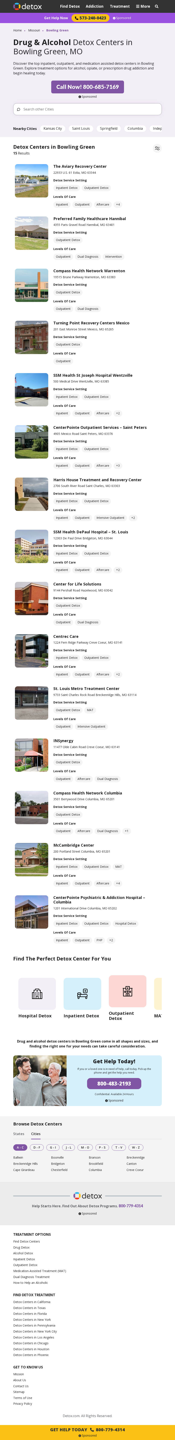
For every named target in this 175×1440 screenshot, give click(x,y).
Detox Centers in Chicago (30, 1343)
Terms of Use (22, 1398)
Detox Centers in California (31, 1302)
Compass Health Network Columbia (87, 793)
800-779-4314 (131, 1205)
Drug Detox (21, 1247)
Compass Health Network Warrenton (89, 270)
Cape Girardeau (24, 1170)
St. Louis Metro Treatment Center (86, 688)
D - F (37, 1147)
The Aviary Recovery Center (80, 166)
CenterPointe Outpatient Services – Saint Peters (100, 427)
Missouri (34, 30)
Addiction (95, 6)
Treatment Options (32, 1234)
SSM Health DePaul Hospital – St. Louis (90, 531)
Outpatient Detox (25, 1265)
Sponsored (123, 17)
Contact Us (21, 1386)
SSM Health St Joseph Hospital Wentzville (93, 375)
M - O (85, 1147)
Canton (132, 1164)
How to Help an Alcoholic (30, 1283)
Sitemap (19, 1392)
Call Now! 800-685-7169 (87, 86)
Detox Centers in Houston (31, 1349)
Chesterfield (59, 1170)
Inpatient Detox (24, 1259)
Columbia (135, 128)
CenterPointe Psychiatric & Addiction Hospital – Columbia (99, 900)
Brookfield (96, 1164)
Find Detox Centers (26, 1241)
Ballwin (18, 1157)
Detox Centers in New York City (35, 1331)
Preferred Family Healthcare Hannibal (89, 218)
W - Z (136, 1147)
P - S (102, 1147)
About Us (19, 1380)
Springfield (108, 128)
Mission (18, 1374)
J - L (68, 1147)
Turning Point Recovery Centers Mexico (91, 322)
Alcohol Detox (23, 1253)
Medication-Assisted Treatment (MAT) (39, 1271)
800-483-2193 (114, 1083)
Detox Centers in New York (32, 1320)
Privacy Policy (22, 1404)
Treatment (120, 6)
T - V (118, 1147)
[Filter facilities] (157, 148)
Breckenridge (136, 1157)
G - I (53, 1147)
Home (17, 30)
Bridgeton (58, 1164)
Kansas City (53, 128)
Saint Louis (81, 128)
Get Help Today (87, 1430)
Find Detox (70, 6)
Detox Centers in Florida (30, 1314)
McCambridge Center (73, 845)
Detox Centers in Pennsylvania (34, 1325)
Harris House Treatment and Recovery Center (97, 479)
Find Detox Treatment (34, 1295)
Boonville (57, 1157)
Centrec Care (66, 636)
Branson (95, 1157)
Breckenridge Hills (25, 1164)
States (18, 1134)
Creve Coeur (135, 1170)
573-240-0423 (93, 18)
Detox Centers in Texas (29, 1308)
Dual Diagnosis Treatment (31, 1277)
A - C (20, 1147)
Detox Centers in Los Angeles (33, 1337)
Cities (36, 1134)
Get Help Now (56, 18)
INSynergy (63, 740)
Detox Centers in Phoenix (30, 1355)
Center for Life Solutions (77, 584)
